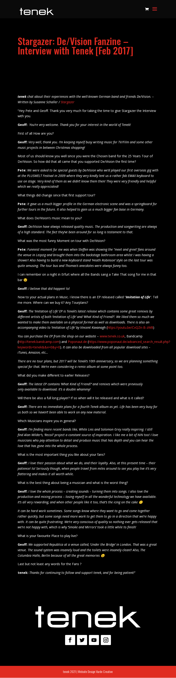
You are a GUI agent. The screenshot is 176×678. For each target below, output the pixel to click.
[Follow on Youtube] (94, 640)
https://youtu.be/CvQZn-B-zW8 (130, 327)
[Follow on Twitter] (82, 640)
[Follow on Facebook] (70, 640)
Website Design (86, 671)
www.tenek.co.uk (112, 336)
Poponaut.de (77, 341)
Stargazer (67, 102)
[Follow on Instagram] (106, 640)
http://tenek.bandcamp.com (39, 341)
